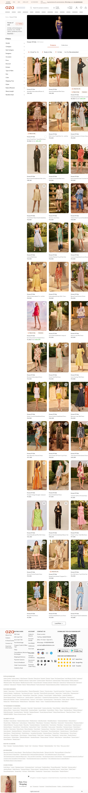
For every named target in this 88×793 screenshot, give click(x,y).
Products (53, 45)
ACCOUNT (31, 631)
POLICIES (31, 653)
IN (81, 791)
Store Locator (41, 634)
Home (7, 17)
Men (14, 2)
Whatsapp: (45, 642)
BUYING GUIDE (18, 631)
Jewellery (25, 2)
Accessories (34, 2)
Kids (19, 2)
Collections (64, 45)
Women (8, 2)
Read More (10, 33)
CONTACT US (41, 631)
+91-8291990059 (78, 2)
